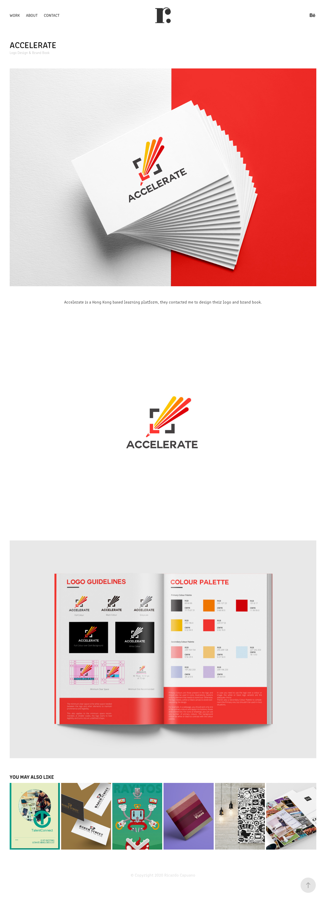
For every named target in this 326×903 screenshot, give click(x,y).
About (32, 15)
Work (15, 15)
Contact (52, 15)
